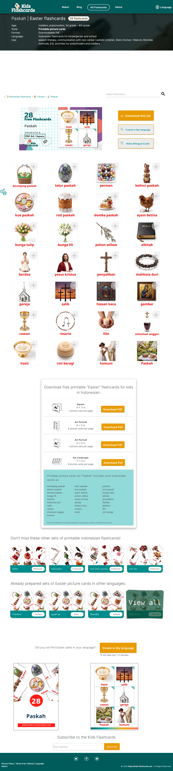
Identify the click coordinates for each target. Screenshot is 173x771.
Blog (79, 7)
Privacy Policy (8, 764)
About (118, 7)
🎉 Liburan (39, 96)
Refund (30, 764)
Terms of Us (21, 764)
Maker (65, 7)
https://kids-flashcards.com (140, 766)
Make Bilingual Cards (138, 143)
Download (112, 409)
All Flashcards (98, 7)
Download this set (138, 115)
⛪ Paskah (52, 96)
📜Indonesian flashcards (18, 96)
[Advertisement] (86, 69)
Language (161, 7)
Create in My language (138, 129)
